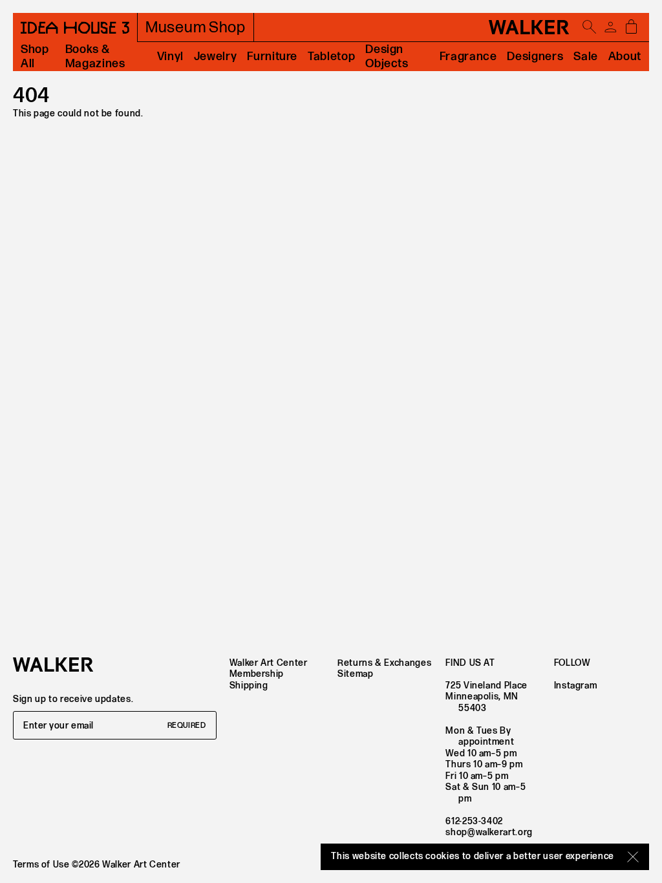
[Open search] (589, 27)
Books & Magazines (95, 56)
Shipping (249, 685)
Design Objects (386, 56)
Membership (257, 673)
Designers (535, 56)
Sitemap (355, 673)
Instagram (575, 685)
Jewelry (215, 56)
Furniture (272, 56)
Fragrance (468, 56)
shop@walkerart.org (489, 832)
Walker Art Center (269, 662)
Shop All (35, 56)
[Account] (610, 27)
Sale (585, 56)
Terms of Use (41, 864)
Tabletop (331, 56)
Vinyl (170, 56)
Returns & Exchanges (384, 662)
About (624, 56)
